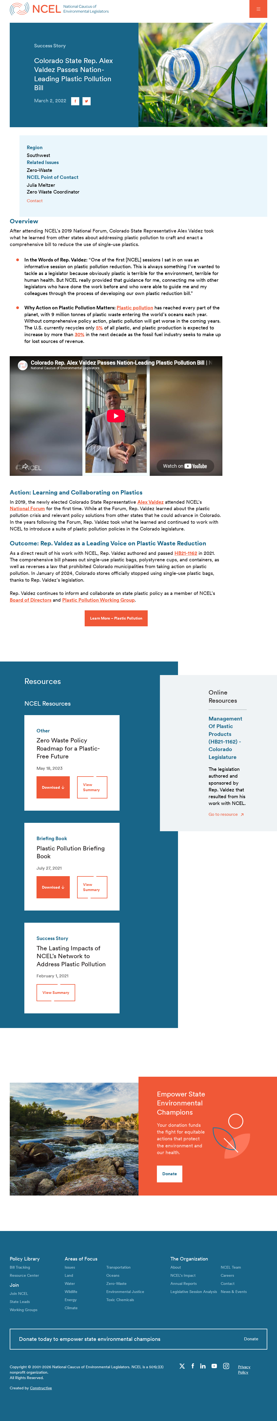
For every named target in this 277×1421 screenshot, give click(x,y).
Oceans (112, 1275)
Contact (35, 200)
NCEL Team (231, 1267)
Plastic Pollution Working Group (98, 600)
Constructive (41, 1388)
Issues (70, 1267)
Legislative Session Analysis (193, 1291)
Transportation (118, 1267)
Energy (71, 1299)
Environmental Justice (125, 1291)
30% (79, 334)
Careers (227, 1275)
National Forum (27, 508)
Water (70, 1283)
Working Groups (23, 1309)
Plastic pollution (135, 307)
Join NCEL (19, 1293)
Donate (169, 1173)
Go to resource (224, 814)
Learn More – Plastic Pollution (116, 618)
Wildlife (71, 1291)
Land (69, 1275)
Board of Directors (30, 600)
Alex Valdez (150, 502)
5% (99, 327)
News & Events (234, 1291)
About (175, 1267)
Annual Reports (183, 1283)
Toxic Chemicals (120, 1299)
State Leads (20, 1301)
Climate (71, 1307)
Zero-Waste (116, 1283)
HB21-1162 (185, 553)
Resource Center (24, 1275)
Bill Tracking (20, 1267)
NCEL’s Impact (183, 1275)
